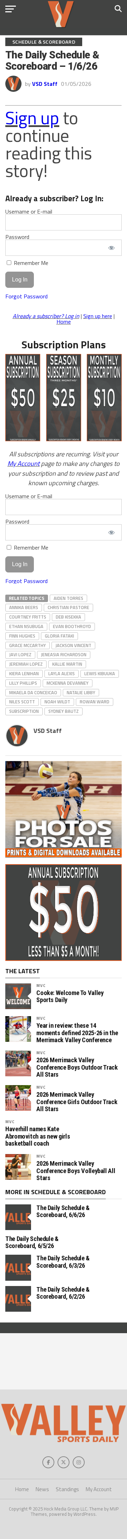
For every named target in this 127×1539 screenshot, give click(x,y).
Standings (67, 1489)
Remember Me (30, 262)
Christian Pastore (68, 607)
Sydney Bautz (63, 711)
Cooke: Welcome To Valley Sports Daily (69, 996)
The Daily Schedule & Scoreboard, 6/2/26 (63, 1293)
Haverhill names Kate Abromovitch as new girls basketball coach (37, 1136)
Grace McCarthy (27, 645)
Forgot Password (26, 296)
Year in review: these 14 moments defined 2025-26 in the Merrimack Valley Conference (77, 1032)
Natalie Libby (81, 692)
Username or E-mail (28, 211)
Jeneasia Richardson (63, 654)
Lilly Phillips (23, 682)
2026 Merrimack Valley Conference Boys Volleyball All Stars (75, 1170)
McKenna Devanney (68, 682)
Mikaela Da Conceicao (33, 692)
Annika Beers (23, 607)
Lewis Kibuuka (99, 673)
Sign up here (97, 316)
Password (17, 237)
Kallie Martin (67, 663)
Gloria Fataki (59, 635)
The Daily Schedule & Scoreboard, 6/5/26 (32, 1242)
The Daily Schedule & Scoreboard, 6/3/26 (63, 1261)
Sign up (32, 117)
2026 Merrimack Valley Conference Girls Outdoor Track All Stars (76, 1101)
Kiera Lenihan (24, 673)
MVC (41, 985)
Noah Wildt (57, 701)
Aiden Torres (68, 598)
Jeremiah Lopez (26, 663)
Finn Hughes (22, 635)
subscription (24, 711)
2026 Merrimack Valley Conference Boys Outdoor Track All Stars (76, 1067)
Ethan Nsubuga (26, 626)
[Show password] (112, 248)
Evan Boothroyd (72, 626)
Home (63, 321)
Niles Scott (22, 701)
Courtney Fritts (27, 616)
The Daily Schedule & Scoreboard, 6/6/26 (63, 1211)
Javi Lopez (20, 654)
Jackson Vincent (73, 645)
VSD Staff (45, 84)
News (42, 1489)
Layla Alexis (61, 673)
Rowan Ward (94, 701)
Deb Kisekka (68, 616)
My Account (23, 463)
